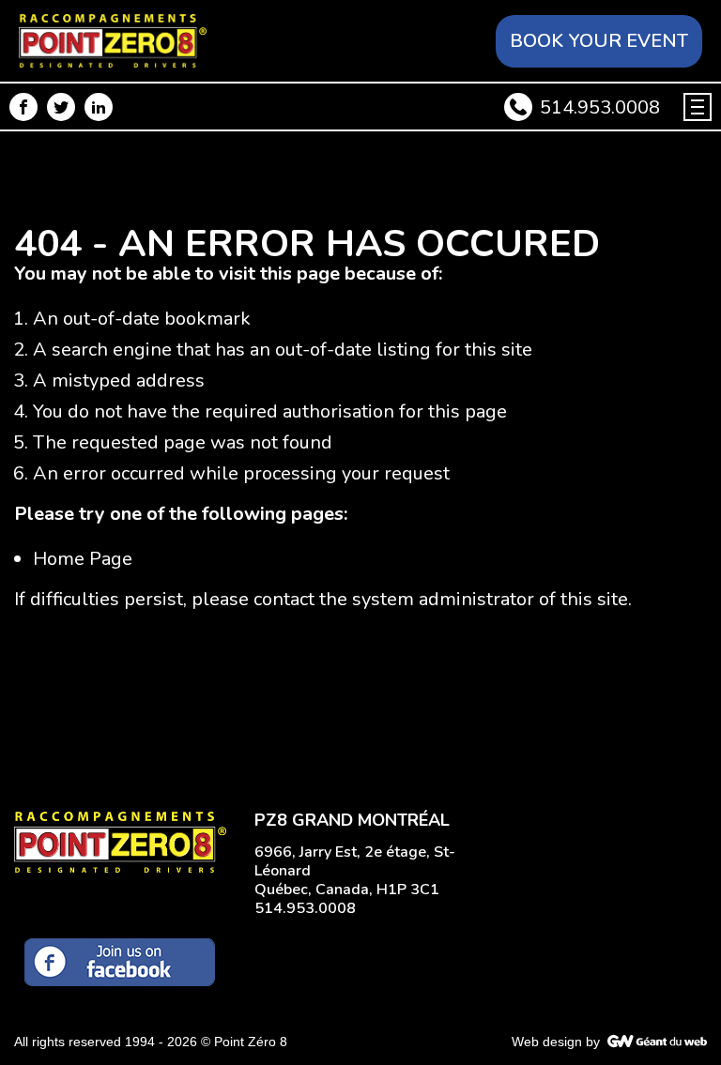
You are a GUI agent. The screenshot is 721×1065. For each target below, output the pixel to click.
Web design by (556, 1041)
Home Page (82, 558)
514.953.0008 (600, 107)
